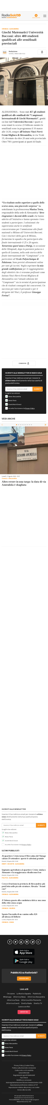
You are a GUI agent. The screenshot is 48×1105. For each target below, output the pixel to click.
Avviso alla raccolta (24, 1090)
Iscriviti (37, 389)
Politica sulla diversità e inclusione (24, 1068)
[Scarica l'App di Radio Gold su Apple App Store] (24, 952)
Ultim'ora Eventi (12, 1003)
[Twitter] (15, 942)
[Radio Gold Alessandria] (11, 15)
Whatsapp (7, 997)
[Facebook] (9, 942)
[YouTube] (21, 942)
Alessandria (14, 29)
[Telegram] (32, 942)
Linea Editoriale (24, 1073)
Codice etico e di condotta (24, 1070)
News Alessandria (14, 396)
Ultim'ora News (19, 997)
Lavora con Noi (24, 1006)
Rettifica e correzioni (24, 1080)
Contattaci (24, 1012)
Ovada (11, 922)
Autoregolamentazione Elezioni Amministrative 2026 (24, 1082)
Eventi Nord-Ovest (14, 404)
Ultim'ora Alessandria (36, 997)
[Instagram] (27, 942)
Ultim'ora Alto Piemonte (31, 1000)
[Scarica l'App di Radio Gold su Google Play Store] (24, 961)
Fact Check (24, 1078)
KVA (30, 1102)
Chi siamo (11, 993)
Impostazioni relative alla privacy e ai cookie (24, 1087)
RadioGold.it (30, 1096)
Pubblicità (37, 993)
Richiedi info (24, 978)
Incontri (10, 864)
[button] (45, 424)
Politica (5, 878)
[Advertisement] (24, 172)
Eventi (4, 864)
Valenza (12, 908)
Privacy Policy (30, 408)
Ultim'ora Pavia (13, 1000)
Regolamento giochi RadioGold (24, 1075)
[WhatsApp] (38, 942)
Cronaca (5, 29)
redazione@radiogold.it (32, 1100)
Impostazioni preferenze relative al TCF (24, 1085)
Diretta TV (38, 1003)
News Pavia (12, 400)
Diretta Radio (26, 1003)
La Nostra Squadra (24, 993)
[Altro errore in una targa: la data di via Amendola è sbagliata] (24, 450)
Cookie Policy (29, 1065)
